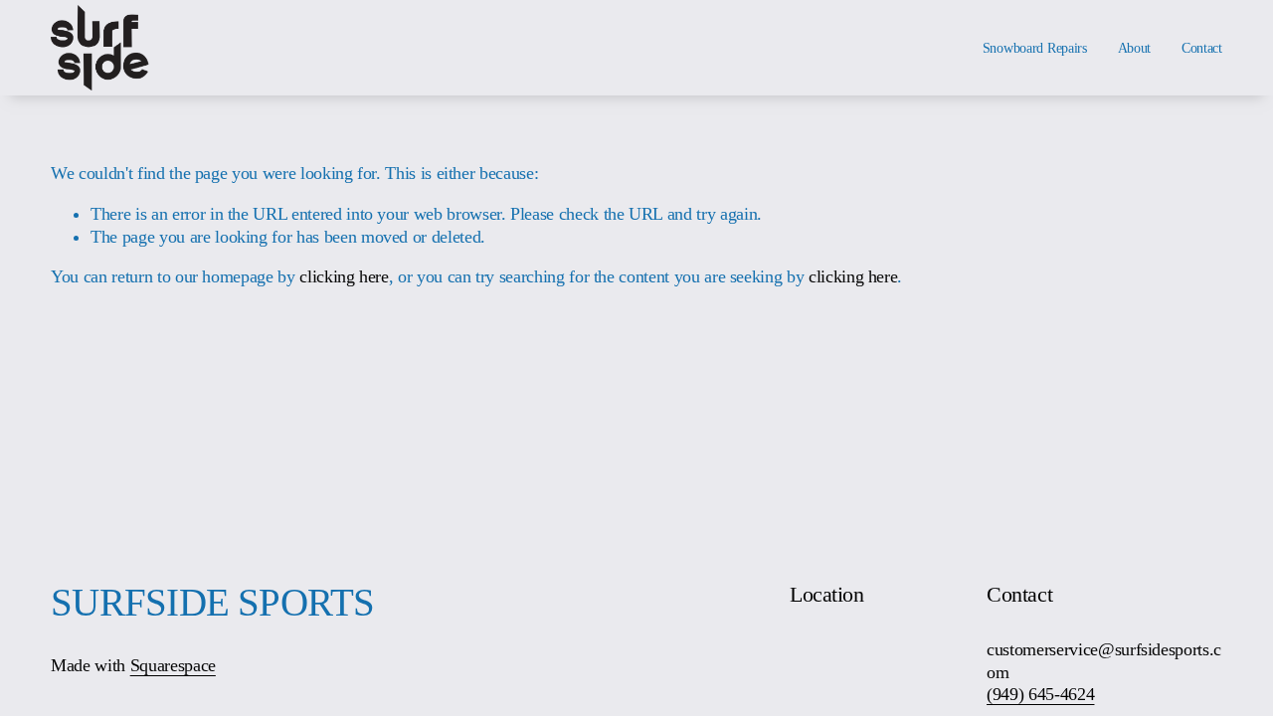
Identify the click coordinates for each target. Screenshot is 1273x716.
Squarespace (173, 665)
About (1135, 48)
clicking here (343, 276)
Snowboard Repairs (1035, 48)
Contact (1202, 48)
